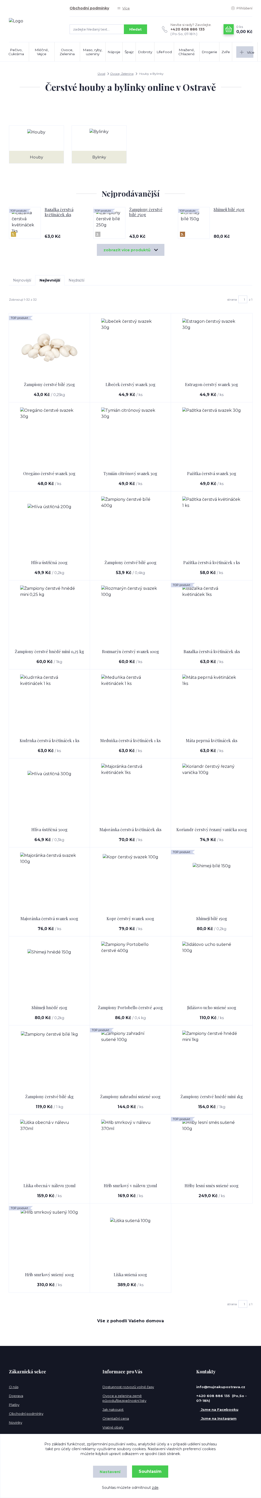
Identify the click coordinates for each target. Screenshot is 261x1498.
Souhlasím (150, 1471)
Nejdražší (76, 280)
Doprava (16, 1396)
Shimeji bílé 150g (229, 209)
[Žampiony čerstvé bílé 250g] (49, 347)
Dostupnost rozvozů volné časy (128, 1387)
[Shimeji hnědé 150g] (49, 971)
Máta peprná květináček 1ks (211, 740)
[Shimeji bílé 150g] (211, 882)
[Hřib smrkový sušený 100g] (49, 1238)
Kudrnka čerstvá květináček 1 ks (49, 740)
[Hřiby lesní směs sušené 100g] (211, 1149)
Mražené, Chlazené (186, 52)
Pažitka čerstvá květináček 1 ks (211, 562)
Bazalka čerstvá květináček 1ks (59, 212)
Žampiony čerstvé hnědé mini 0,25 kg (49, 651)
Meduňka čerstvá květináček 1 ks (130, 740)
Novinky (15, 1422)
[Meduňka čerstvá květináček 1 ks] (130, 703)
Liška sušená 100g (130, 1274)
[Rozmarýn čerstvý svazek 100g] (130, 614)
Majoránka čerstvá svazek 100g (49, 918)
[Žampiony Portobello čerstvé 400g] (130, 971)
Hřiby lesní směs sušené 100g (212, 1185)
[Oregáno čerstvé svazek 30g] (49, 436)
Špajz (129, 52)
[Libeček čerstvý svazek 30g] (130, 347)
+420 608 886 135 (188, 29)
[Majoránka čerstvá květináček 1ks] (130, 792)
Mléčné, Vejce (42, 52)
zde (155, 1487)
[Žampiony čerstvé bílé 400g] (130, 525)
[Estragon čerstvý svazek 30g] (211, 347)
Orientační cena (115, 1418)
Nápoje (114, 52)
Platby (14, 1405)
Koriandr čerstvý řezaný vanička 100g (211, 829)
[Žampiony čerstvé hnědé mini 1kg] (211, 1060)
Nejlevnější (50, 280)
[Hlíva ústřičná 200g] (49, 525)
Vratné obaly (112, 1427)
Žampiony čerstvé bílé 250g (145, 212)
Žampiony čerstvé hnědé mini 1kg (211, 1096)
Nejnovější (22, 280)
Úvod (101, 74)
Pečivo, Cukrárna (16, 52)
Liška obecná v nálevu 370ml (49, 1185)
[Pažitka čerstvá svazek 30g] (211, 436)
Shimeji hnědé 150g (49, 1007)
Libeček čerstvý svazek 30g (130, 384)
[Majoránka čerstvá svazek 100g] (49, 882)
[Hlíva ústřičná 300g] (49, 792)
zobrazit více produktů (126, 249)
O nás (13, 1387)
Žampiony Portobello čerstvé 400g (130, 1007)
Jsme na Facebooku (219, 1409)
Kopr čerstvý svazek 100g (130, 918)
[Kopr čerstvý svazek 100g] (130, 882)
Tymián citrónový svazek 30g (130, 473)
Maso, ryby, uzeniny (92, 52)
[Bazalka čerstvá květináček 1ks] (211, 614)
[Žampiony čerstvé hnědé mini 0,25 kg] (49, 614)
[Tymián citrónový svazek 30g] (130, 436)
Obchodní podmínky (89, 8)
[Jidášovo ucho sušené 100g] (211, 971)
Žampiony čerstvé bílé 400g (130, 562)
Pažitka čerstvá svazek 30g (211, 473)
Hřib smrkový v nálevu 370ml (130, 1185)
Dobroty (145, 52)
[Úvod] (34, 21)
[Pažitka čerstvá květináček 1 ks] (211, 525)
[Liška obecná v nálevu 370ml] (49, 1149)
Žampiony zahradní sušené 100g (130, 1096)
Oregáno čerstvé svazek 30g (49, 473)
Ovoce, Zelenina (67, 52)
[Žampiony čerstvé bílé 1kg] (49, 1060)
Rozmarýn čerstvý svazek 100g (130, 651)
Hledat (135, 29)
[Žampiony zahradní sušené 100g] (130, 1060)
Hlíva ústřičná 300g (49, 829)
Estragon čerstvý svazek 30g (211, 384)
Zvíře (225, 52)
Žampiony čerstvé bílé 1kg (49, 1096)
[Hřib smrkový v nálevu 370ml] (130, 1149)
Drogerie (209, 52)
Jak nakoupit (113, 1409)
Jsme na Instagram (218, 1418)
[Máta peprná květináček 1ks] (211, 703)
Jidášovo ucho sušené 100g (211, 1007)
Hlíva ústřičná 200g (49, 562)
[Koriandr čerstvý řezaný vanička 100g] (211, 792)
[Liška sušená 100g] (130, 1238)
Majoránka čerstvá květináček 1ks (130, 829)
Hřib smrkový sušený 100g (49, 1274)
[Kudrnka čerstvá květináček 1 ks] (49, 703)
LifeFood (164, 52)
